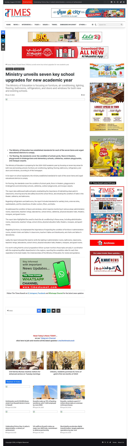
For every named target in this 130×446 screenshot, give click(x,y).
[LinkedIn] (49, 311)
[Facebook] (39, 311)
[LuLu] (65, 37)
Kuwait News (21, 64)
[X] (44, 311)
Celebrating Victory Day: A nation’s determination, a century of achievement (58, 2)
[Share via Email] (53, 311)
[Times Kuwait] (18, 12)
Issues (45, 24)
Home (8, 24)
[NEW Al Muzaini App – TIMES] (65, 52)
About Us (121, 442)
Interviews (26, 24)
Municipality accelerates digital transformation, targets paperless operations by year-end (72, 428)
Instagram (33, 293)
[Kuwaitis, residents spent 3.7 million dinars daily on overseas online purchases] (72, 392)
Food (37, 24)
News (16, 24)
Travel (54, 24)
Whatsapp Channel (56, 293)
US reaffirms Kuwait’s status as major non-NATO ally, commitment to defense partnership (45, 428)
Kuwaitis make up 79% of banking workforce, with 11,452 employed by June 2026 (44, 403)
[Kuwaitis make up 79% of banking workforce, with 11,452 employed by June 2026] (45, 392)
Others (82, 24)
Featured (9, 69)
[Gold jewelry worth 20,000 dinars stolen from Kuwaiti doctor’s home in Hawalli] (18, 392)
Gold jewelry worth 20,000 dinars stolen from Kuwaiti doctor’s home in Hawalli (17, 403)
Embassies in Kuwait (68, 24)
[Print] (58, 311)
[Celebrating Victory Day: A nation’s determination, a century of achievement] (18, 417)
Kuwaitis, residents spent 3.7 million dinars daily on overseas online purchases (71, 403)
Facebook (41, 293)
